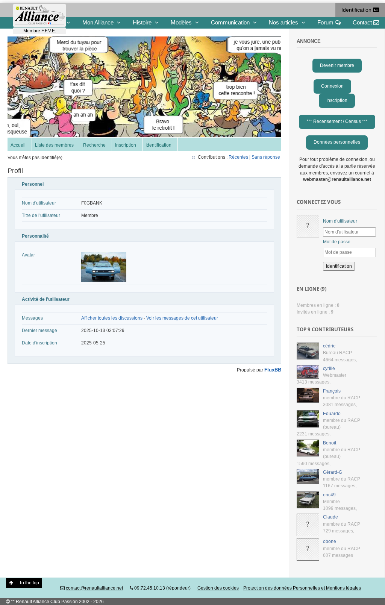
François (332, 391)
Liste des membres (54, 145)
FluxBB (272, 370)
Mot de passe (336, 241)
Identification (357, 10)
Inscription (125, 145)
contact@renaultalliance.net (94, 588)
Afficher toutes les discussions (111, 318)
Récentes (238, 157)
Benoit (329, 443)
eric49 (329, 494)
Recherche (94, 145)
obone (329, 541)
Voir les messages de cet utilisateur (182, 318)
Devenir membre (337, 65)
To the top (29, 582)
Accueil (18, 145)
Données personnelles (337, 142)
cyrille (329, 368)
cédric (329, 346)
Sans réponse (266, 157)
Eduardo (332, 413)
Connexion (332, 86)
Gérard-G (332, 472)
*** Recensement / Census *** (337, 121)
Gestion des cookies (218, 588)
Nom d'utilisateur (340, 221)
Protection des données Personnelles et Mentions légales (302, 588)
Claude (330, 517)
